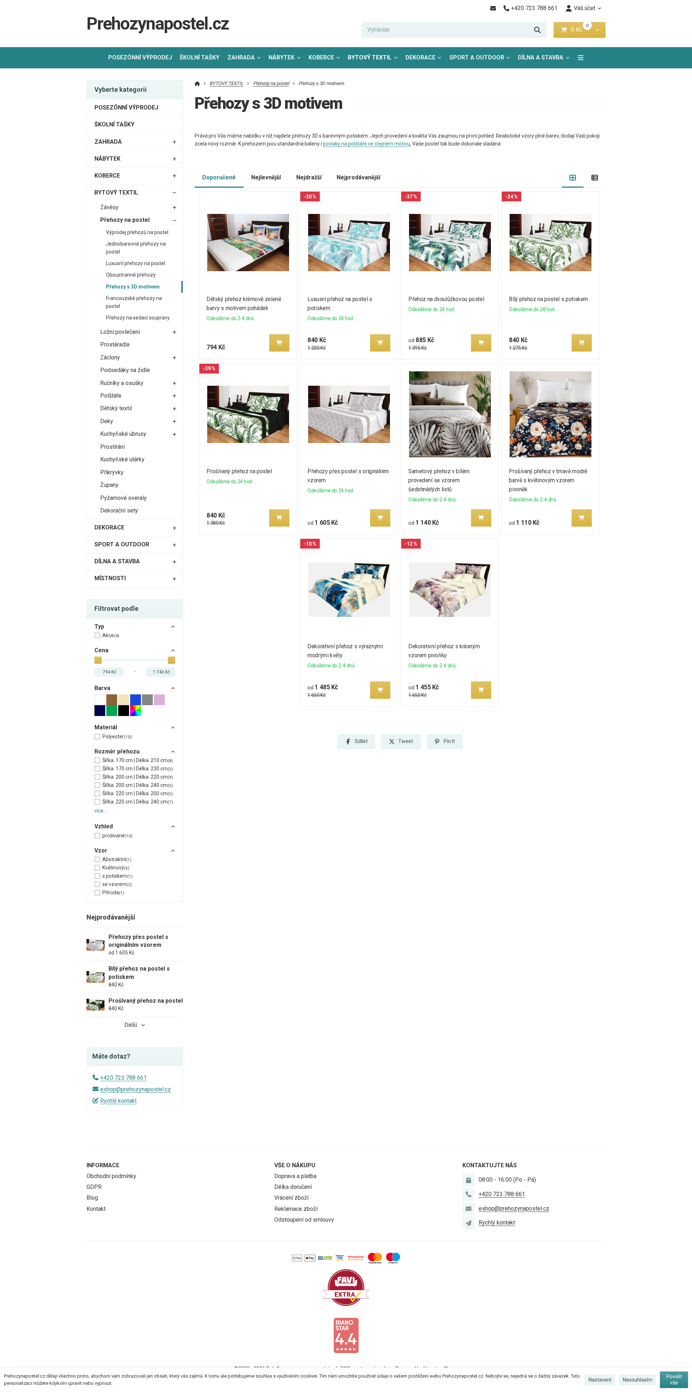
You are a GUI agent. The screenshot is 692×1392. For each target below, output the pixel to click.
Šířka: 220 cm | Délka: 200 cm (137, 793)
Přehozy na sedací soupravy (138, 318)
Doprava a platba (295, 1176)
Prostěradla (114, 344)
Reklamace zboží (296, 1208)
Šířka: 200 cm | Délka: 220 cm (137, 777)
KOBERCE (321, 57)
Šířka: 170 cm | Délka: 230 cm (137, 768)
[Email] (493, 8)
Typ (99, 626)
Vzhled (103, 826)
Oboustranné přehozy (131, 275)
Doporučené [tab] (219, 177)
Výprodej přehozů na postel (137, 232)
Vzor (100, 850)
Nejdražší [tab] (308, 177)
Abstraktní (117, 859)
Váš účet (584, 8)
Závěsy (109, 207)
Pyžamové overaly (123, 497)
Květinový (115, 867)
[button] (597, 30)
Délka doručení (293, 1186)
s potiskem (117, 876)
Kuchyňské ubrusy (123, 433)
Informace (102, 1165)
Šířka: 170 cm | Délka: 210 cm (137, 760)
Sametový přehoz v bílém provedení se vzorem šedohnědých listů (438, 480)
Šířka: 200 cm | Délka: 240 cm (137, 785)
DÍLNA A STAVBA (540, 57)
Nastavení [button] (600, 1380)
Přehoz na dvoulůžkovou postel (446, 299)
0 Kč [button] (580, 30)
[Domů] (197, 83)
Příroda (113, 892)
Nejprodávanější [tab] (358, 177)
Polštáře (110, 395)
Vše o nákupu (294, 1165)
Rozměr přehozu (116, 751)
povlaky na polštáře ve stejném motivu (366, 144)
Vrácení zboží (291, 1197)
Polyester (117, 736)
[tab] (573, 177)
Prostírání (112, 446)
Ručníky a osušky (121, 383)
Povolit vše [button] (674, 1380)
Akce (110, 635)
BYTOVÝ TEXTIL (369, 57)
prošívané (117, 835)
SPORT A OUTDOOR (476, 57)
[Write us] (468, 1223)
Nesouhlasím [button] (637, 1380)
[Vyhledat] (537, 30)
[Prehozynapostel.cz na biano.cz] (346, 1334)
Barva (102, 688)
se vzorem (117, 884)
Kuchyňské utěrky (122, 459)
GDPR (94, 1186)
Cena (101, 650)
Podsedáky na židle (125, 370)
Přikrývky (112, 472)
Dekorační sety (119, 510)
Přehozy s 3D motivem (133, 287)
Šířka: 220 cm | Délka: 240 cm (137, 802)
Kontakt (96, 1208)
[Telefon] (468, 1194)
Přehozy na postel (125, 219)
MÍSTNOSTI (110, 578)
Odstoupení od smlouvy (304, 1219)
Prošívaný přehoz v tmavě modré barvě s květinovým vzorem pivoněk (548, 480)
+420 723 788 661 (123, 1077)
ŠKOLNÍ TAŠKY (199, 57)
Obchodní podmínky (111, 1176)
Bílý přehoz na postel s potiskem (548, 299)
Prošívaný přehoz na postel (239, 471)
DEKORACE (420, 57)
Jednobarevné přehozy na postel (136, 248)
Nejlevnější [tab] (266, 177)
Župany (109, 485)
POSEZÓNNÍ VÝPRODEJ (140, 57)
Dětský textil (116, 408)
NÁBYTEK (281, 57)
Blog (92, 1197)
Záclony (110, 357)
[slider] (98, 660)
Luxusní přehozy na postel (135, 263)
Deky (106, 421)
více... (100, 811)
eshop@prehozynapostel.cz (135, 1089)
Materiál (105, 727)
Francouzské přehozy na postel (134, 302)
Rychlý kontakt (118, 1100)
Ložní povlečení (120, 331)
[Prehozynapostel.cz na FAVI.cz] (346, 1287)
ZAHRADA (241, 57)
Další (130, 1024)
